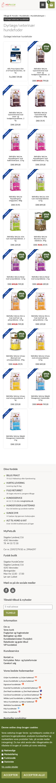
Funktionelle (10, 758)
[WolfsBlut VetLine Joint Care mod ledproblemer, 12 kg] (40, 182)
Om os (7, 627)
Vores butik (9, 630)
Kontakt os (8, 657)
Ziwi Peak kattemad (31, 691)
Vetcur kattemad (27, 702)
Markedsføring (11, 754)
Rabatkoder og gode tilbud (16, 642)
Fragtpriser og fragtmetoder (16, 633)
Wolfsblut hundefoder (12, 705)
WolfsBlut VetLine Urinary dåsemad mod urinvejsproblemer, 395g (15, 358)
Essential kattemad (30, 688)
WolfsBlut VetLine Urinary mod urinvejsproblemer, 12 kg (40, 358)
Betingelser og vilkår (13, 636)
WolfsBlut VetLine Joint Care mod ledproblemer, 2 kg (15, 239)
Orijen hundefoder (11, 677)
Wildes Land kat (32, 698)
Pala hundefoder (10, 709)
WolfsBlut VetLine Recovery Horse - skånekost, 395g (40, 239)
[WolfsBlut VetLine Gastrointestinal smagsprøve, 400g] (40, 98)
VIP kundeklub (10, 645)
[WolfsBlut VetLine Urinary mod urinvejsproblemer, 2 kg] (15, 381)
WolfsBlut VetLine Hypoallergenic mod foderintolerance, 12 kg (15, 158)
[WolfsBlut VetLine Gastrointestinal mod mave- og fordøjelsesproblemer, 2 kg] (15, 98)
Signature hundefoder (12, 684)
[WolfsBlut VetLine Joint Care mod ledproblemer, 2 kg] (15, 222)
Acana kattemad (27, 681)
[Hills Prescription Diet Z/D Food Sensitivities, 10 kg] (15, 54)
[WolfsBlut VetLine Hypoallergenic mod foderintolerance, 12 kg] (15, 142)
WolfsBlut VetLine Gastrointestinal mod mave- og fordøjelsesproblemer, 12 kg (40, 72)
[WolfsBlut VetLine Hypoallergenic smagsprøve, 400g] (15, 182)
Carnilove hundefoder (12, 695)
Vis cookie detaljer (9, 767)
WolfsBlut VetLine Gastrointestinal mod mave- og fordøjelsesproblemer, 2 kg (15, 116)
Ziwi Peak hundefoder (12, 691)
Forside (15, 16)
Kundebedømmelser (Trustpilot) (18, 639)
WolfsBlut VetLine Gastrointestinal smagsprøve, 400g (40, 114)
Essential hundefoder (12, 688)
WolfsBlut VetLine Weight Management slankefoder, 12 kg (40, 398)
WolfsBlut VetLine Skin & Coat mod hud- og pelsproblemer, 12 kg (15, 318)
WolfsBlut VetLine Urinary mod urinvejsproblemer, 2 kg (15, 398)
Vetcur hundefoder (11, 702)
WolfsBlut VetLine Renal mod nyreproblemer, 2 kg (40, 278)
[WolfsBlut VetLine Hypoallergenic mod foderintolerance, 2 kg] (40, 142)
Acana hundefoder (11, 681)
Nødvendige (9, 751)
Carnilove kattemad (31, 695)
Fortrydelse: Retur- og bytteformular (20, 660)
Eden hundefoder (10, 712)
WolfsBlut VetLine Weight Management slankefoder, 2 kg (15, 438)
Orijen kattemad (27, 677)
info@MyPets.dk (26, 501)
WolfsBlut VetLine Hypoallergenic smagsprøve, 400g (15, 199)
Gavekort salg (10, 663)
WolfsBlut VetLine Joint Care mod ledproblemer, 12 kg (40, 199)
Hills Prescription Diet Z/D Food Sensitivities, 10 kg (15, 71)
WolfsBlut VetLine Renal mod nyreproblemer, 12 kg (15, 278)
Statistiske (9, 762)
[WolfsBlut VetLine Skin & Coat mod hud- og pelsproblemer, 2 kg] (40, 301)
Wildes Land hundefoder (13, 698)
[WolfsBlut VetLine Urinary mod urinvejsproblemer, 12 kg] (40, 341)
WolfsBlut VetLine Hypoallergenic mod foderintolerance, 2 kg (40, 158)
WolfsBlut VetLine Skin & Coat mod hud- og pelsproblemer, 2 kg (40, 318)
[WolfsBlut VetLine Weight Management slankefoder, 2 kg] (15, 421)
